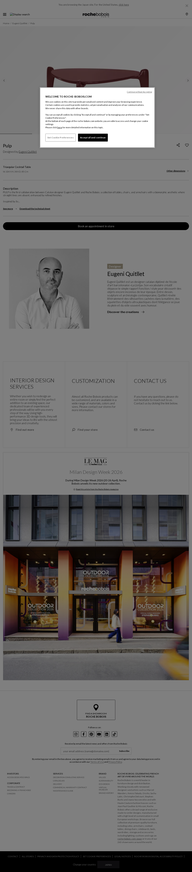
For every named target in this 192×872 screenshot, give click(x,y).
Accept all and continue (93, 137)
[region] (97, 117)
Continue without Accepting (139, 92)
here (59, 127)
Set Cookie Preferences (60, 137)
